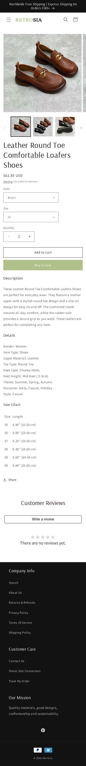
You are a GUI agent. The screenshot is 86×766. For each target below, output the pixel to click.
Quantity (8, 228)
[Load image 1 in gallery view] (21, 127)
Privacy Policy (18, 613)
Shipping (8, 181)
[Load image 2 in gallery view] (43, 127)
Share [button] (12, 480)
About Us (15, 593)
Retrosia (47, 758)
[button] (9, 19)
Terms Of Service (20, 623)
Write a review (43, 519)
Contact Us (16, 661)
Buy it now (43, 265)
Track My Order (19, 681)
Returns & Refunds (22, 603)
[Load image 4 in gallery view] (65, 127)
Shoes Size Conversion (25, 671)
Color (6, 189)
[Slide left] (5, 128)
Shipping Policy (20, 633)
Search (14, 583)
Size (5, 208)
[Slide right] (81, 128)
